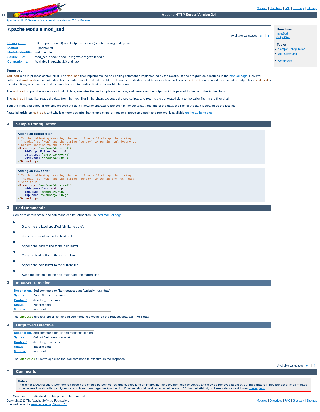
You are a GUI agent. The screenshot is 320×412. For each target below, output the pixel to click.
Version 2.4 (69, 20)
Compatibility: (17, 61)
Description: (16, 43)
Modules (262, 8)
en (261, 35)
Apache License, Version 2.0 (49, 404)
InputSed (282, 33)
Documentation (49, 20)
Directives (276, 8)
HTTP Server (28, 20)
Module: (20, 309)
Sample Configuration (291, 49)
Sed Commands (288, 53)
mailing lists (257, 388)
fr (268, 35)
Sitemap (312, 8)
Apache (11, 20)
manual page (238, 76)
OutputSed (283, 37)
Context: (20, 300)
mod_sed (13, 76)
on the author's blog (199, 112)
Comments (285, 60)
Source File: (16, 57)
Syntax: (19, 295)
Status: (12, 48)
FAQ (287, 8)
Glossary (298, 8)
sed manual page (110, 215)
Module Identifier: (20, 52)
